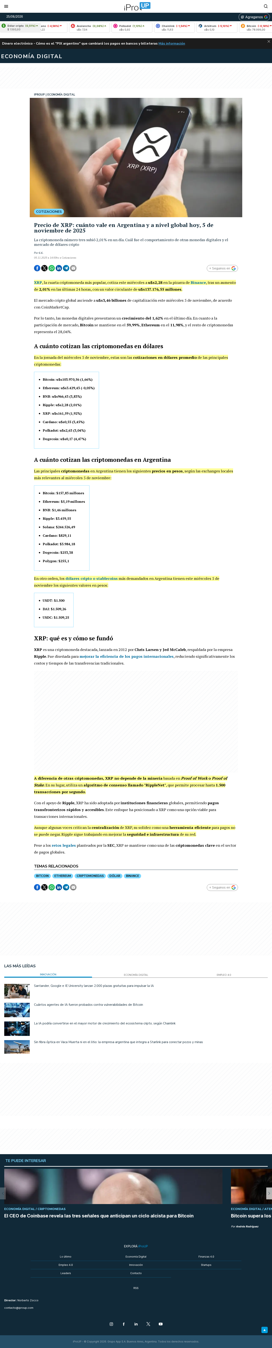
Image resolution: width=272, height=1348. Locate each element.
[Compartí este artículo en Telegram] (66, 268)
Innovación (136, 1264)
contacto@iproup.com (18, 1307)
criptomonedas (90, 876)
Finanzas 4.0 (206, 1256)
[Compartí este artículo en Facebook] (37, 268)
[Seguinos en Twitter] (148, 1324)
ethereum (62, 876)
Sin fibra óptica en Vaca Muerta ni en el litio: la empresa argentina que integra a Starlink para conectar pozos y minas (118, 1042)
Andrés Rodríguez (247, 1226)
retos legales (64, 845)
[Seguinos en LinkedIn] (136, 1324)
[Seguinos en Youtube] (161, 1324)
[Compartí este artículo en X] (44, 268)
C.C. (41, 253)
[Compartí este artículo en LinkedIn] (59, 268)
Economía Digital (136, 1256)
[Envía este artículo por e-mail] (73, 268)
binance (132, 876)
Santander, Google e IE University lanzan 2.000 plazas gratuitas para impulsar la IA (94, 986)
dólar (114, 876)
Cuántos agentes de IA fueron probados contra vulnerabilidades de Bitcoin (88, 1005)
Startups (206, 1264)
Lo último (65, 1256)
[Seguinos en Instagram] (111, 1324)
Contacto (136, 1273)
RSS (136, 1288)
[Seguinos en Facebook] (124, 1324)
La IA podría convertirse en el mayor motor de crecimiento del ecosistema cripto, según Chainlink (105, 1023)
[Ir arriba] (264, 1330)
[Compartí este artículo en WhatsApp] (51, 268)
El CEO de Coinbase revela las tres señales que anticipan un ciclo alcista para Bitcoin (99, 1215)
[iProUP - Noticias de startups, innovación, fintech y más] (136, 6)
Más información (172, 43)
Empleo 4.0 (66, 1264)
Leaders (66, 1273)
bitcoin (42, 876)
